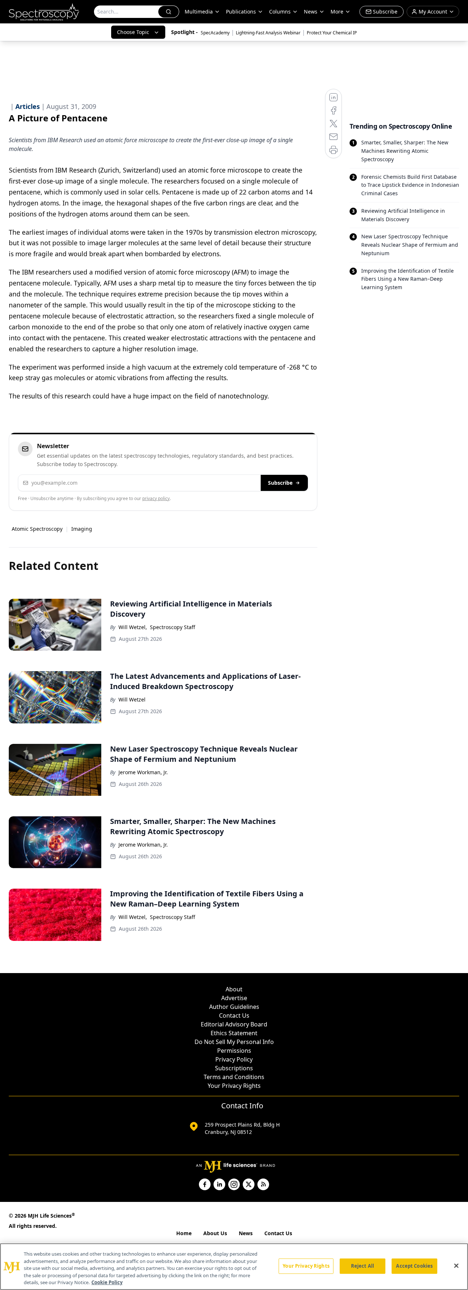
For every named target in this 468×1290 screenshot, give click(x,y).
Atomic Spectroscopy (37, 528)
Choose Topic (133, 32)
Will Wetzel (132, 699)
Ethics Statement (234, 1033)
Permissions (234, 1051)
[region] (234, 1266)
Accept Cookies (414, 1266)
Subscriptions (234, 1068)
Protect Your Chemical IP (332, 33)
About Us (215, 1233)
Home (184, 1233)
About (234, 989)
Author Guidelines (234, 1007)
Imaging (81, 528)
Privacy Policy (234, 1059)
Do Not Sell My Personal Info (234, 1042)
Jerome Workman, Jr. (143, 772)
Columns (280, 11)
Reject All (362, 1266)
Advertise (234, 998)
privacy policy (156, 498)
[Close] (456, 1266)
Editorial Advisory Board (234, 1024)
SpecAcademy (215, 33)
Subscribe (280, 482)
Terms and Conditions (234, 1077)
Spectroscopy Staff (172, 627)
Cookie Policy (106, 1282)
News (246, 1233)
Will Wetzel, (132, 627)
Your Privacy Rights (234, 1086)
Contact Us (234, 1015)
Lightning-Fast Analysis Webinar (268, 33)
